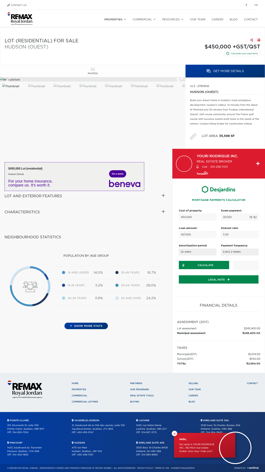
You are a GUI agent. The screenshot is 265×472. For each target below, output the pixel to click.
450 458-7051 (85, 455)
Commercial (142, 19)
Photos (93, 73)
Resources (171, 19)
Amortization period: (193, 245)
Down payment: (231, 211)
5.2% (99, 285)
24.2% (151, 298)
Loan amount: (188, 228)
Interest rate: (229, 228)
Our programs (139, 389)
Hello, (183, 439)
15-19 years (76, 285)
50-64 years (130, 285)
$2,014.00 (254, 354)
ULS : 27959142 (199, 86)
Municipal (183, 354)
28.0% (151, 285)
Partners (136, 383)
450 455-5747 (85, 432)
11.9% (99, 298)
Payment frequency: (234, 245)
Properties (113, 19)
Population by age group (86, 255)
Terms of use (162, 468)
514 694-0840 (214, 432)
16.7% (151, 272)
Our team (197, 19)
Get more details (228, 71)
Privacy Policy (145, 468)
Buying (134, 402)
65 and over (131, 298)
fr (256, 5)
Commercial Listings (85, 402)
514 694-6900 (150, 455)
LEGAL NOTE (217, 280)
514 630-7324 (20, 432)
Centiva (253, 468)
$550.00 (254, 359)
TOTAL (181, 363)
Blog (234, 19)
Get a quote (117, 174)
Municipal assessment (191, 333)
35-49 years (130, 272)
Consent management (183, 468)
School (181, 359)
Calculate (205, 265)
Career (217, 19)
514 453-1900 (20, 455)
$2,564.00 (253, 363)
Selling (193, 383)
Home (75, 383)
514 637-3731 (149, 432)
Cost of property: (190, 211)
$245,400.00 (252, 328)
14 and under (78, 272)
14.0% (98, 272)
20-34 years (77, 298)
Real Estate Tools (142, 396)
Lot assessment (186, 328)
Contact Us (18, 5)
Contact (251, 19)
